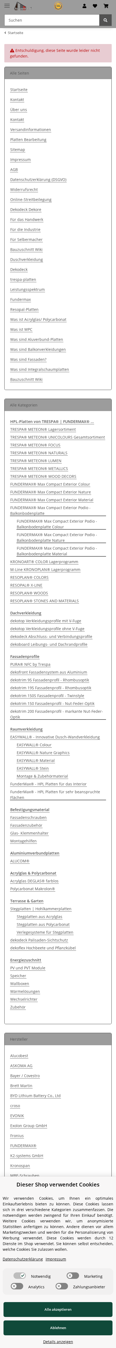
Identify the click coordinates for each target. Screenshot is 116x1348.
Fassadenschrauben (28, 817)
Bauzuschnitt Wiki (26, 249)
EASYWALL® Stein (33, 768)
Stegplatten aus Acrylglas (39, 916)
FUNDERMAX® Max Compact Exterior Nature (50, 492)
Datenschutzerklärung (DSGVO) (38, 179)
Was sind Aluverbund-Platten (36, 339)
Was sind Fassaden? (28, 359)
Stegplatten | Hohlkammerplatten (40, 908)
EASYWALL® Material (36, 760)
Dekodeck (19, 269)
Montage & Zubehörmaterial (42, 776)
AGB (14, 169)
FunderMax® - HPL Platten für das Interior (48, 783)
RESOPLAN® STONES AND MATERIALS (44, 600)
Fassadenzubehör (26, 825)
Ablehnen (58, 1327)
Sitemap (17, 149)
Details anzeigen (58, 1341)
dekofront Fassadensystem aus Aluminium (48, 672)
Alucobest (19, 1055)
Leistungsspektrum (27, 289)
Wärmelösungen (25, 991)
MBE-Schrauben (24, 1175)
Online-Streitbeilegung (31, 199)
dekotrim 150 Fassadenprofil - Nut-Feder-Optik (52, 703)
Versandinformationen (30, 129)
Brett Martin (21, 1085)
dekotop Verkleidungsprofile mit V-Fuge (45, 620)
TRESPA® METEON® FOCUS (35, 445)
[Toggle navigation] (7, 3)
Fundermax (20, 299)
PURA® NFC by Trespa (30, 664)
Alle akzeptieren (58, 1309)
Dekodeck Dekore (25, 209)
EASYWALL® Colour (34, 744)
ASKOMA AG (21, 1065)
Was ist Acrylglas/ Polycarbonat (38, 319)
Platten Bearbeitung (28, 139)
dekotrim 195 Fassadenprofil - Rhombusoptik (50, 687)
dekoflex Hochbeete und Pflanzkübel (43, 947)
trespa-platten (23, 279)
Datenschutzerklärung (23, 1259)
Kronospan (20, 1165)
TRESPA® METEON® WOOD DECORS (43, 476)
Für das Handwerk (26, 219)
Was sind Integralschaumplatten (39, 369)
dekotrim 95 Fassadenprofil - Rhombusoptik (49, 680)
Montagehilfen (23, 840)
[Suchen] (105, 20)
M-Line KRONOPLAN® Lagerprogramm (45, 569)
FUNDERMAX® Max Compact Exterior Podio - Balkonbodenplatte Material (57, 551)
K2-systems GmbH (26, 1155)
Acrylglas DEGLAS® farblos (34, 880)
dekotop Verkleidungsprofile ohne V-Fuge (47, 628)
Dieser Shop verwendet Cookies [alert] (58, 1184)
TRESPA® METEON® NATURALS (38, 452)
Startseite (19, 89)
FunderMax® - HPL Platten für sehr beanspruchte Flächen (55, 794)
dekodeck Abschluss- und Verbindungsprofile (51, 636)
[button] (84, 6)
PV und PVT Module (27, 967)
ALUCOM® (19, 860)
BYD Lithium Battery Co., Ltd (35, 1095)
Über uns (18, 109)
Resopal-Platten (24, 309)
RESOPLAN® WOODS (29, 593)
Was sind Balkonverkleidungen (38, 349)
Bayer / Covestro (25, 1075)
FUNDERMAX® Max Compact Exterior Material (51, 499)
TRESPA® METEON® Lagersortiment (43, 429)
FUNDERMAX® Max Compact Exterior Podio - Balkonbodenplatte (50, 510)
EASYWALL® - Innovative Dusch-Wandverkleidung (55, 736)
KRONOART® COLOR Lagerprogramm (44, 561)
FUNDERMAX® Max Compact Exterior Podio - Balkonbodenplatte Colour (57, 524)
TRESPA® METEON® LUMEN (36, 460)
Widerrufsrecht (24, 189)
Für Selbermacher (26, 239)
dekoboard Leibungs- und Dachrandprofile (48, 644)
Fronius (17, 1135)
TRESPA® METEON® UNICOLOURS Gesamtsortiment (57, 437)
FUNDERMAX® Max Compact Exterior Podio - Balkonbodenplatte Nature (57, 537)
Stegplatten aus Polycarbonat (43, 924)
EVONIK (17, 1115)
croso (15, 1105)
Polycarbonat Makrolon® (32, 888)
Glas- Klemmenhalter (29, 833)
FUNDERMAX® (23, 1145)
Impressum (20, 159)
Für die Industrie (25, 229)
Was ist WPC (21, 329)
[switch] (19, 1275)
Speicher (18, 975)
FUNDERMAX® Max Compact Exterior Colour (50, 484)
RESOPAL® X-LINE (26, 585)
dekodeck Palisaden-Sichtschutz (39, 940)
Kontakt (17, 99)
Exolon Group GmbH (28, 1125)
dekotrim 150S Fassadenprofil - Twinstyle (47, 695)
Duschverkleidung (26, 259)
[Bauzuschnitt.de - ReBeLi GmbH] (40, 6)
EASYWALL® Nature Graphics (43, 752)
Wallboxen (19, 983)
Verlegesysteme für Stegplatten (45, 932)
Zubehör (18, 1007)
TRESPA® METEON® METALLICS (39, 468)
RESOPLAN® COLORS (29, 577)
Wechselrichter (23, 999)
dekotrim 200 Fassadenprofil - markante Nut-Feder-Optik (56, 714)
